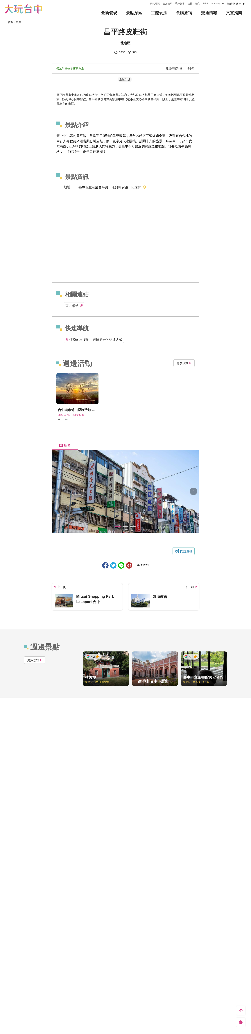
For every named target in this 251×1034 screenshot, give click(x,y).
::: (146, 3)
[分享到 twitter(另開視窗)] (113, 565)
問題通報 (186, 551)
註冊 (190, 3)
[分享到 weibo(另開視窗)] (129, 565)
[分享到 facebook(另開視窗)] (105, 565)
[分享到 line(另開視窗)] (121, 565)
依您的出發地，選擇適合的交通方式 (95, 339)
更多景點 (33, 660)
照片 (67, 445)
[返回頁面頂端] (240, 1010)
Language (216, 3)
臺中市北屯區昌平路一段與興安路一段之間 (109, 187)
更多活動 (182, 363)
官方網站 (72, 305)
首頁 (10, 22)
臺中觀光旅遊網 (23, 9)
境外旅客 (180, 3)
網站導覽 (155, 3)
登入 (197, 3)
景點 (18, 22)
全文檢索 (167, 3)
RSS (205, 3)
